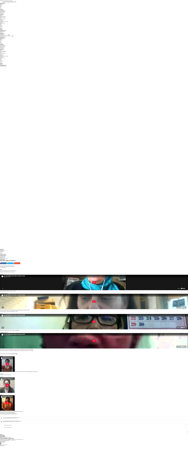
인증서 (1, 58)
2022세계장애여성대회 (3, 30)
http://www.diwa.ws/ (12, 412)
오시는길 (1, 43)
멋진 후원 (1, 63)
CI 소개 (1, 5)
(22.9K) (12, 421)
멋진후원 (1, 253)
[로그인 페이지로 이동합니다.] (3, 31)
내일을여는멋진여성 (2, 3)
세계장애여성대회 (2, 12)
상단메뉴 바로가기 (2, 0)
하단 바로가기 (10, 0)
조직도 (1, 8)
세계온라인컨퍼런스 (2, 11)
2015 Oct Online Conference (8, 427)
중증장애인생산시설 (2, 17)
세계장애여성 (2, 44)
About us (1, 434)
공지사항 (1, 25)
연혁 (0, 7)
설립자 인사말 (2, 38)
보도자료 (1, 26)
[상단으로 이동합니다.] (2, 445)
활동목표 (1, 39)
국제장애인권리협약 (2, 10)
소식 (0, 59)
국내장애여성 (2, 49)
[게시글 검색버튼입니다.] (1, 31)
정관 (0, 6)
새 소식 (1, 27)
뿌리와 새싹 (1, 22)
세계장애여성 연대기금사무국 (4, 258)
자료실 (1, 28)
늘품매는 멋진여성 (2, 23)
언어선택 (1, 32)
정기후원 (1, 64)
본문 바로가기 (7, 0)
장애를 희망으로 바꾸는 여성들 (4, 21)
